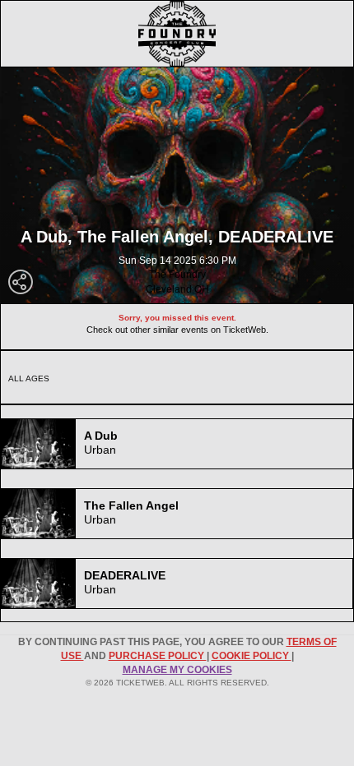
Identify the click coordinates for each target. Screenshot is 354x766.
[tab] (177, 443)
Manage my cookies (177, 670)
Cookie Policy (251, 656)
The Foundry (177, 274)
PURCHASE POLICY (158, 656)
